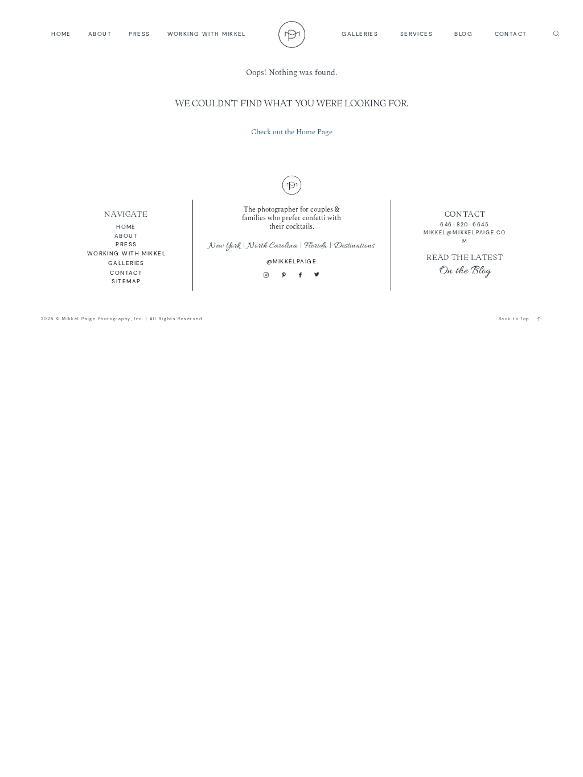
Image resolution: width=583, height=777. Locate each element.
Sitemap (126, 281)
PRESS (139, 34)
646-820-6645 (465, 224)
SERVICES (416, 34)
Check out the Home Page (291, 132)
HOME (61, 34)
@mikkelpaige (291, 261)
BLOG (463, 34)
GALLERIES (360, 34)
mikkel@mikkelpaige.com (465, 236)
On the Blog (465, 270)
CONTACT (511, 34)
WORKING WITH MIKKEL (206, 34)
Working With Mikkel (126, 253)
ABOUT (100, 34)
